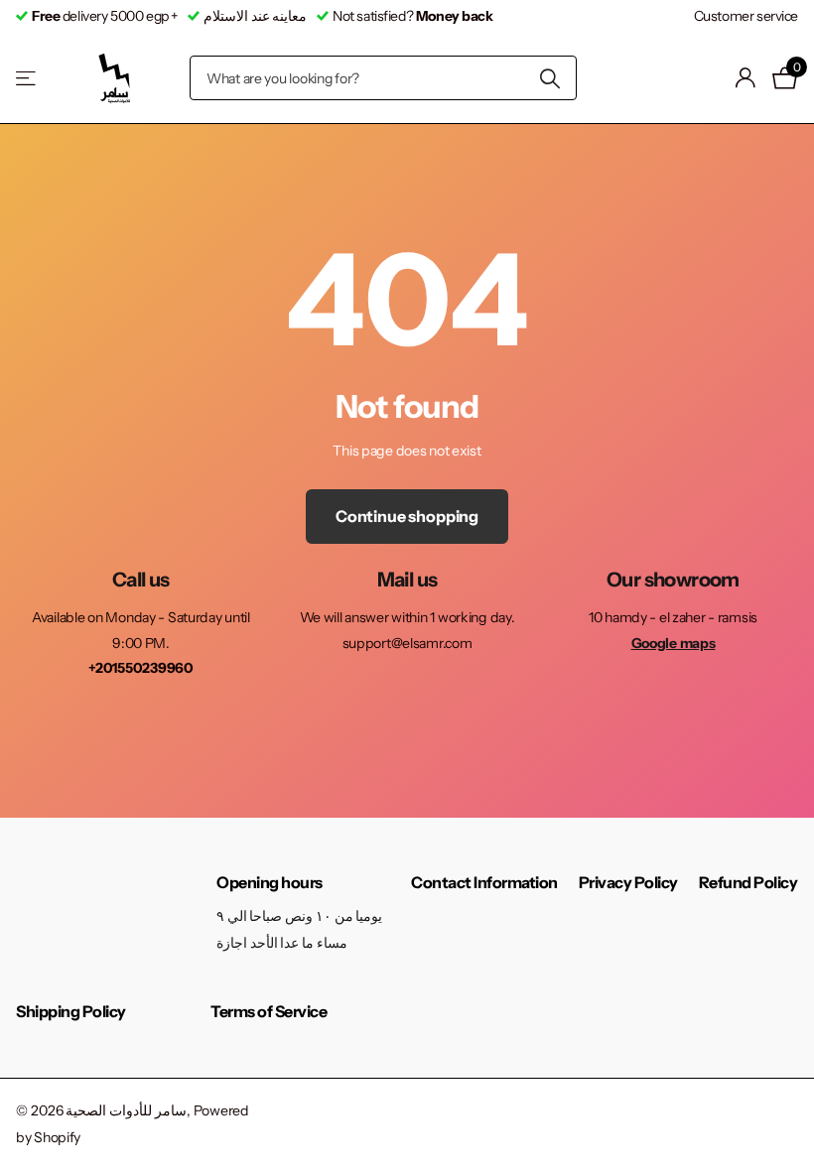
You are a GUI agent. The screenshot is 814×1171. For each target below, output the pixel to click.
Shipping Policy (71, 1011)
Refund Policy (748, 882)
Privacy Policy (628, 882)
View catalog (27, 77)
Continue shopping (407, 516)
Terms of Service (268, 1011)
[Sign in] (746, 78)
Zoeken (549, 78)
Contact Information (484, 882)
